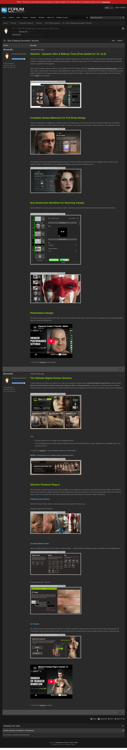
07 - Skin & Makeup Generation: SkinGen (77, 23)
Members (41, 17)
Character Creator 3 (26, 23)
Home (4, 17)
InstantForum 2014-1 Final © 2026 (67, 742)
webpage (42, 362)
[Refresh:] (123, 730)
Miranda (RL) (23, 32)
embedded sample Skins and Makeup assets (102, 68)
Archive (13, 23)
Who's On (50, 17)
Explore (11, 17)
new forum (106, 2)
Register (123, 7)
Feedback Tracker (62, 17)
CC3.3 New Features (52, 23)
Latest (18, 17)
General (39, 23)
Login (116, 7)
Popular (25, 17)
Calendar (33, 17)
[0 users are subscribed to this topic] (123, 28)
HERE (37, 75)
